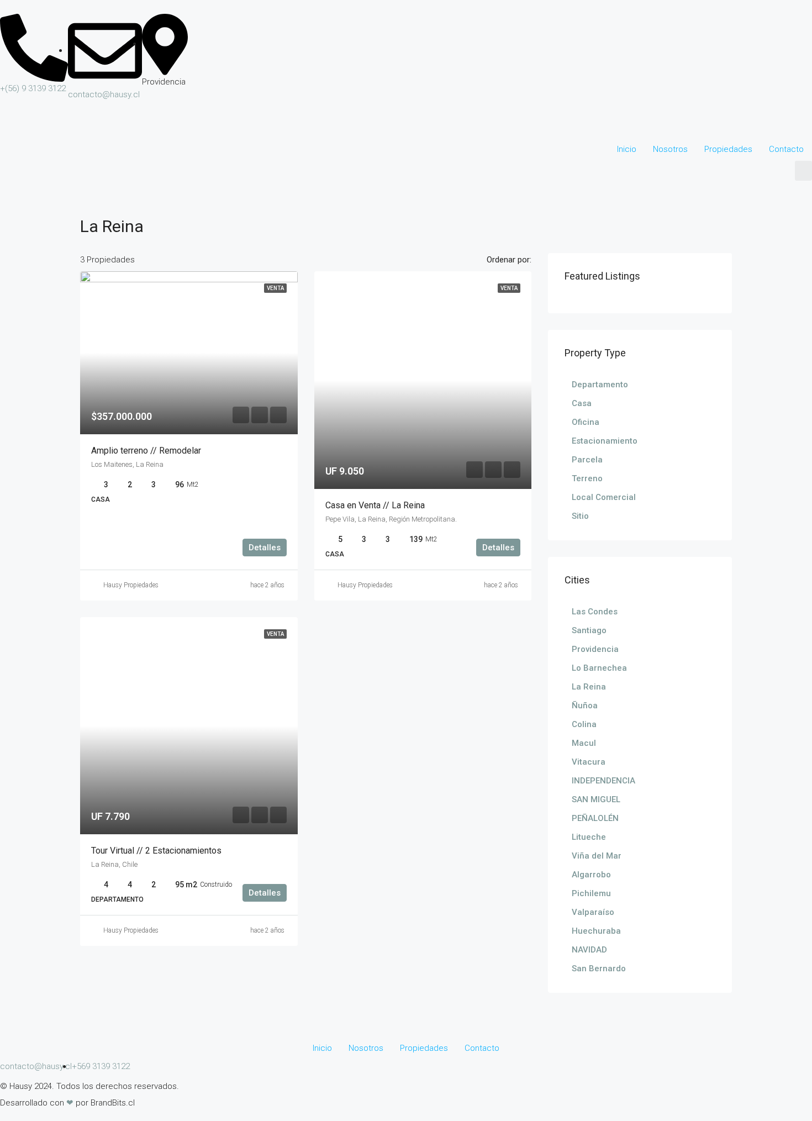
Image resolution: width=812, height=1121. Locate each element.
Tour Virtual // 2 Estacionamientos (156, 850)
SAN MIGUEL (596, 799)
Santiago (589, 630)
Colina (584, 724)
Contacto (786, 149)
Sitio (580, 516)
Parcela (587, 460)
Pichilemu (591, 893)
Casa (582, 403)
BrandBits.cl (113, 1103)
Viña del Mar (596, 856)
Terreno (587, 478)
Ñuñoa (585, 706)
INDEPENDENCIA (603, 781)
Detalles (265, 547)
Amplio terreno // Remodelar (146, 450)
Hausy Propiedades (131, 585)
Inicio (626, 149)
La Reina (589, 687)
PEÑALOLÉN (595, 818)
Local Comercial (604, 497)
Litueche (589, 837)
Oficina (585, 422)
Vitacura (588, 762)
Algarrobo (591, 875)
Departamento (600, 385)
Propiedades (728, 149)
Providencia (595, 649)
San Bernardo (599, 968)
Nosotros (670, 149)
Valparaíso (593, 912)
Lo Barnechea (599, 668)
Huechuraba (596, 931)
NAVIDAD (589, 950)
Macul (584, 743)
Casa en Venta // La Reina (375, 505)
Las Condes (595, 612)
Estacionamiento (604, 441)
